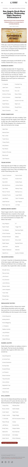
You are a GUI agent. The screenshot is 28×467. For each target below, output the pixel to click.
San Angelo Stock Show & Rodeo (17, 8)
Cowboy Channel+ (18, 62)
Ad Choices (20, 458)
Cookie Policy (13, 458)
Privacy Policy (7, 458)
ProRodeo (5, 8)
